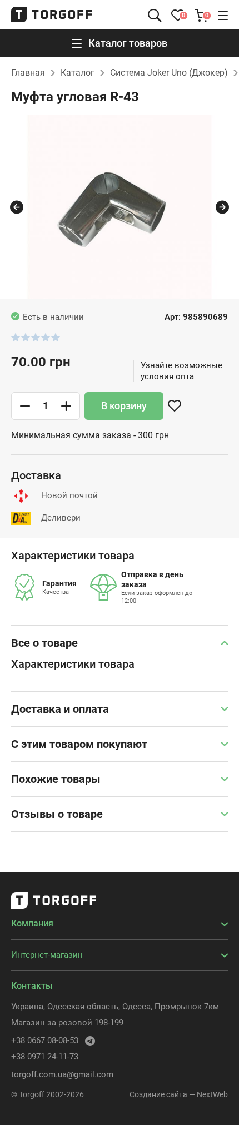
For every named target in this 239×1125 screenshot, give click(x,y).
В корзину (124, 406)
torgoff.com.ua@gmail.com (62, 1074)
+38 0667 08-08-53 (44, 1040)
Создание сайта (158, 1094)
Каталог (77, 72)
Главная (28, 72)
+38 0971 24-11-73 (44, 1057)
